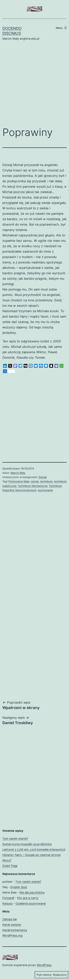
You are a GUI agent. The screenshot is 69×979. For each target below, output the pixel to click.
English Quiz (18, 887)
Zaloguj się (9, 919)
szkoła (35, 481)
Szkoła (43, 477)
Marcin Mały (18, 472)
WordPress (44, 965)
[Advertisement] (34, 86)
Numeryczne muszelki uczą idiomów (27, 844)
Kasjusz (7, 903)
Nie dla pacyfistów (32, 892)
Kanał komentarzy (14, 930)
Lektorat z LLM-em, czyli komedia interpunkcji (33, 849)
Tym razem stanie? (15, 838)
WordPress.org (12, 935)
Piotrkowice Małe (18, 481)
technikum (46, 481)
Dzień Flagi (9, 865)
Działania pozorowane (31, 903)
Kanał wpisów (11, 924)
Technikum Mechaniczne (32, 485)
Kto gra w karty (28, 898)
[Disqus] (34, 548)
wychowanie (45, 490)
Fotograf (8, 898)
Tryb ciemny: (44, 974)
